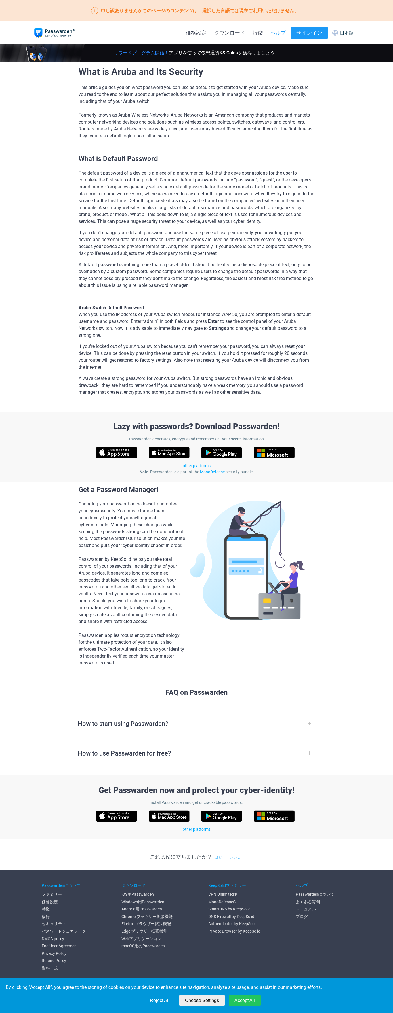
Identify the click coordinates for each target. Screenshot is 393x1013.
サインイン (309, 33)
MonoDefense (212, 471)
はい (219, 857)
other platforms (197, 465)
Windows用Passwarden (142, 902)
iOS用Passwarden (137, 894)
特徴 (258, 33)
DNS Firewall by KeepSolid (231, 916)
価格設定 (196, 33)
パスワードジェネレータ (64, 931)
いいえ (235, 857)
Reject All (159, 1000)
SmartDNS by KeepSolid (229, 909)
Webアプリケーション (141, 938)
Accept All (244, 1000)
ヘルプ (278, 33)
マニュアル (306, 909)
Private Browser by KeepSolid (234, 931)
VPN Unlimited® (222, 894)
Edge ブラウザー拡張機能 (144, 931)
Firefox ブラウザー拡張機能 (146, 923)
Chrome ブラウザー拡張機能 (147, 916)
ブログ (302, 916)
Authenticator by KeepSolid (232, 923)
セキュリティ (54, 923)
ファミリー (52, 894)
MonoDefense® (222, 902)
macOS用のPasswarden (143, 946)
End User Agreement (60, 946)
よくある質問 (308, 902)
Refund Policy (54, 960)
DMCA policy (53, 938)
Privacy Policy (54, 953)
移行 (46, 916)
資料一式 (50, 968)
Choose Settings (202, 1000)
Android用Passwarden (141, 909)
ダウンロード (229, 33)
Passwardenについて (315, 894)
